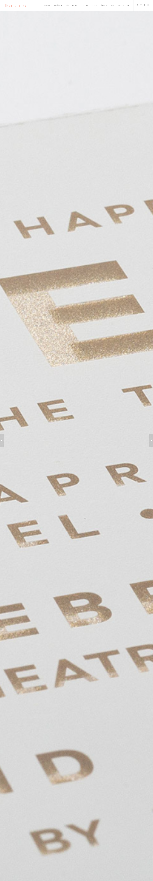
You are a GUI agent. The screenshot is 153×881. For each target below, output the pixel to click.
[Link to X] (141, 5)
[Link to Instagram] (148, 5)
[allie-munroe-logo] (14, 5)
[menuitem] (48, 5)
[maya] (151, 440)
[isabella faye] (2, 440)
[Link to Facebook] (137, 5)
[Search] (128, 5)
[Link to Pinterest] (144, 5)
